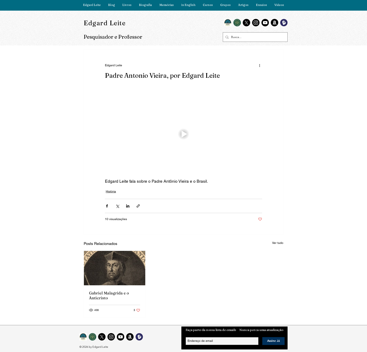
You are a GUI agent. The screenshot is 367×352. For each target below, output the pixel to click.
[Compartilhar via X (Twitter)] (117, 206)
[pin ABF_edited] (227, 22)
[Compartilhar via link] (138, 206)
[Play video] (183, 134)
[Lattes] (284, 22)
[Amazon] (274, 22)
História (111, 191)
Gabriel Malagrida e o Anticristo (109, 295)
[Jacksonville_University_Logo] (237, 22)
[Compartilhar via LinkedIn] (128, 206)
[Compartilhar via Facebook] (107, 206)
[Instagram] (256, 22)
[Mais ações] (259, 65)
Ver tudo (277, 243)
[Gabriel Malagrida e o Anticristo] (114, 268)
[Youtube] (265, 22)
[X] (246, 22)
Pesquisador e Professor (113, 37)
